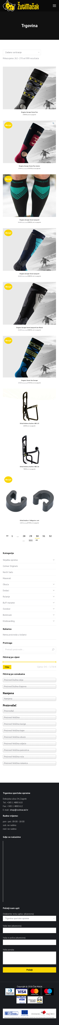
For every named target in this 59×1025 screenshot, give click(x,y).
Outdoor (6, 608)
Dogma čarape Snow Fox (29, 112)
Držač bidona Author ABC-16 (29, 467)
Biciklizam (7, 615)
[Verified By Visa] (21, 1002)
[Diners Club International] (10, 994)
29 (30, 536)
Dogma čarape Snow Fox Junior (29, 166)
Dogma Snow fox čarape (29, 380)
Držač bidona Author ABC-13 (29, 423)
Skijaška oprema (10, 560)
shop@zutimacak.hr (19, 809)
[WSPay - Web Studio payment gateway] (35, 1002)
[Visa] (21, 994)
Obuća (6, 584)
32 (50, 536)
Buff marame (9, 602)
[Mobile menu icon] (54, 5)
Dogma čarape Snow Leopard (29, 220)
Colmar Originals (10, 566)
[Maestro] (48, 994)
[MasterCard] (34, 994)
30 (37, 536)
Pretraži (53, 649)
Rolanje (6, 596)
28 (24, 536)
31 (44, 536)
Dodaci (6, 590)
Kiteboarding (9, 621)
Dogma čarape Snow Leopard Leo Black (29, 327)
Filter (7, 667)
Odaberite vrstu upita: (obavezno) (18, 913)
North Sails (8, 572)
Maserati (7, 578)
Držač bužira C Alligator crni (29, 520)
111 (31, 540)
